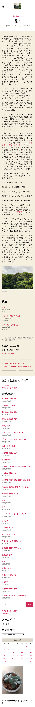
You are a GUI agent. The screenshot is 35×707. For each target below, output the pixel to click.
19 (13, 655)
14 (22, 652)
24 (4, 658)
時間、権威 (6, 426)
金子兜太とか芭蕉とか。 (11, 494)
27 (17, 658)
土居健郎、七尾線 (8, 405)
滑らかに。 (6, 307)
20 (17, 655)
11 (8, 652)
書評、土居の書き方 (9, 419)
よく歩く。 (6, 582)
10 (4, 652)
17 (4, 655)
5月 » (30, 661)
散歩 (21, 16)
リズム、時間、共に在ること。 (13, 433)
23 (31, 655)
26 (13, 658)
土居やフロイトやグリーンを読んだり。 (17, 466)
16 (31, 652)
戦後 (3, 500)
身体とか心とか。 (8, 568)
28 (22, 658)
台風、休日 (6, 521)
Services (5, 385)
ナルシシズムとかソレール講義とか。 (16, 595)
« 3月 (5, 661)
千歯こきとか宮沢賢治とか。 (12, 541)
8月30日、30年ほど (9, 399)
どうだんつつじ (9, 338)
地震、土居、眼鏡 (8, 446)
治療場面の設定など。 (10, 453)
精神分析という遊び (9, 388)
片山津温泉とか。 (8, 528)
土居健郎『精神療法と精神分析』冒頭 (16, 480)
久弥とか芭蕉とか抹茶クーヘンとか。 (16, 487)
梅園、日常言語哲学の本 (11, 316)
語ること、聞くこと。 (10, 575)
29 (26, 658)
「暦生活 (18, 212)
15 (26, 652)
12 (13, 652)
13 (17, 652)
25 (8, 658)
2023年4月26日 (26, 26)
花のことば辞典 (26, 338)
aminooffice (14, 26)
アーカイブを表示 (8, 354)
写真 (17, 16)
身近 (3, 507)
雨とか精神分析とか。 (10, 589)
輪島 (3, 561)
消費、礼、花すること (10, 325)
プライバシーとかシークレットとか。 (16, 439)
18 (8, 655)
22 (26, 655)
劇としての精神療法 (9, 412)
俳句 (14, 16)
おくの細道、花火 (8, 534)
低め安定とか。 (7, 555)
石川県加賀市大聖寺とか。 (12, 548)
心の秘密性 (6, 460)
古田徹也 (17, 338)
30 (31, 658)
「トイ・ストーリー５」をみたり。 (15, 514)
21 (22, 655)
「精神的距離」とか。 (10, 473)
